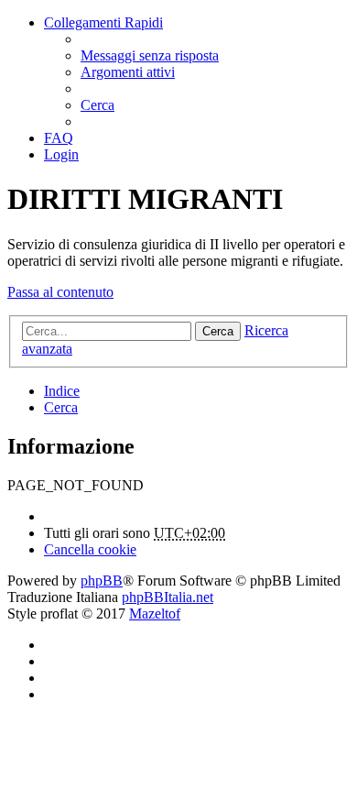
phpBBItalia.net (167, 597)
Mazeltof (154, 613)
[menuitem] (150, 55)
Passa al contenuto (60, 292)
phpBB (102, 580)
